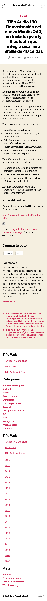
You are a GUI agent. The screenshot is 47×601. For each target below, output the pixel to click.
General (6, 407)
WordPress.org (10, 585)
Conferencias (9, 396)
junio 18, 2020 (33, 57)
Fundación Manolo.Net (16, 361)
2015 (7, 522)
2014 (7, 527)
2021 (7, 488)
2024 (7, 471)
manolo (18, 57)
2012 (7, 538)
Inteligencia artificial (13, 410)
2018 (7, 505)
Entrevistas (8, 400)
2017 (7, 510)
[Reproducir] (23, 223)
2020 (7, 493)
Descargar (18, 232)
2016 (7, 516)
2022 (7, 482)
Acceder (6, 574)
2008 (7, 561)
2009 (7, 555)
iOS (4, 414)
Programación (9, 425)
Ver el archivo (9, 301)
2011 (7, 544)
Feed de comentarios (13, 581)
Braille (23, 16)
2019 (7, 499)
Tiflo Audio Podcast (23, 5)
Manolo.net (10, 366)
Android (6, 389)
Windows (7, 428)
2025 (7, 465)
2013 (7, 533)
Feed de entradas (11, 578)
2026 (7, 460)
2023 (7, 477)
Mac (4, 417)
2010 (7, 550)
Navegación (8, 421)
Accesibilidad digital (13, 385)
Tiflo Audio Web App (15, 372)
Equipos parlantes (11, 403)
